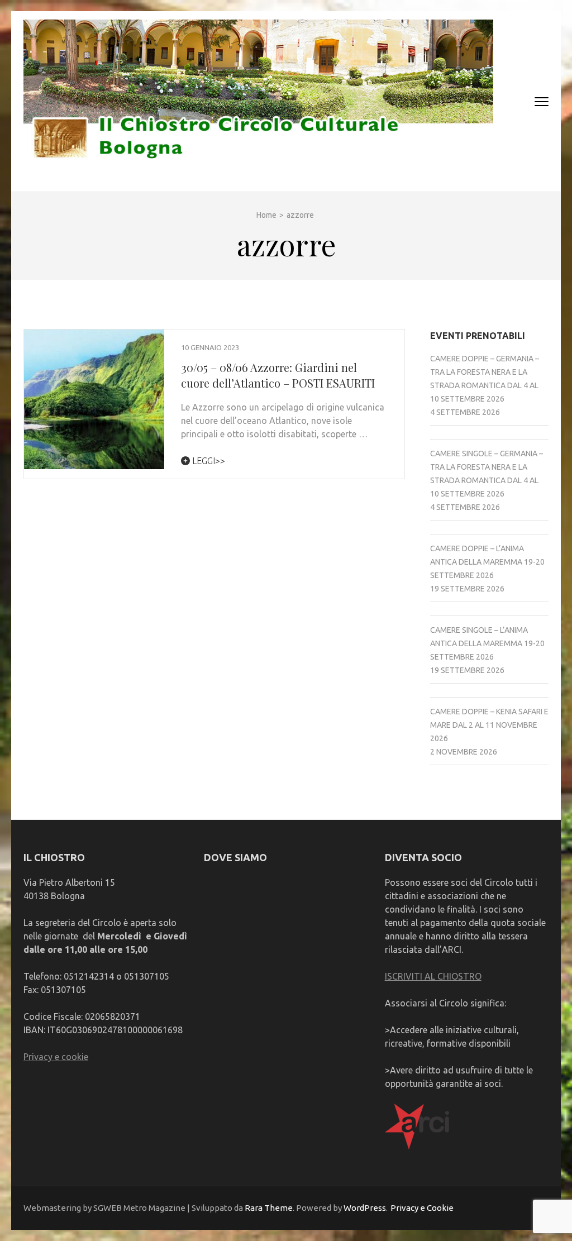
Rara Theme (269, 1208)
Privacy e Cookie (422, 1208)
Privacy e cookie (55, 1057)
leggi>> (207, 461)
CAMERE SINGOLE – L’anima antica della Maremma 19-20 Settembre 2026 (487, 643)
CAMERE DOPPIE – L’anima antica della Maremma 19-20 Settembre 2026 (487, 562)
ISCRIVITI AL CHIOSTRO (433, 976)
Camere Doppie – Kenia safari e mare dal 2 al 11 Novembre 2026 (489, 725)
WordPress (365, 1208)
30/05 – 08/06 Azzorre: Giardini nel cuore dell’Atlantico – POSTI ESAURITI (278, 375)
